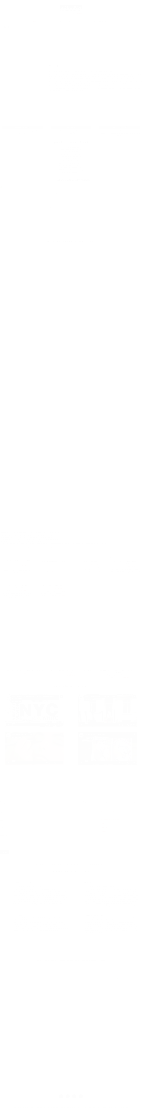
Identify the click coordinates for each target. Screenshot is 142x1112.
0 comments (58, 565)
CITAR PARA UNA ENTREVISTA (101, 21)
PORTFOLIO (77, 21)
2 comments (131, 567)
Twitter (103, 823)
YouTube (104, 831)
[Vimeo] (68, 1096)
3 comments (22, 590)
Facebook (104, 827)
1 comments (22, 565)
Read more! (21, 572)
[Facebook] (61, 1096)
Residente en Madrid (107, 812)
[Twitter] (74, 1096)
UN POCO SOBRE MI (46, 21)
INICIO (34, 21)
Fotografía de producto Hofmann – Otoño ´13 (22, 670)
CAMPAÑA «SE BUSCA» (63, 21)
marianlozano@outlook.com (110, 820)
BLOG (86, 21)
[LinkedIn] (81, 1096)
